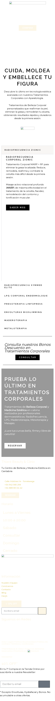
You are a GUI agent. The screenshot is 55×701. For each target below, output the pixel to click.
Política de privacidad (25, 642)
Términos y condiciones (22, 644)
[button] (27, 19)
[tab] (27, 150)
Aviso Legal (7, 642)
